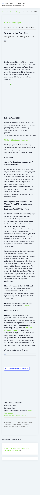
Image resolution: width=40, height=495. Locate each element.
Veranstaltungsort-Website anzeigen (15, 415)
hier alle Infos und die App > (18, 329)
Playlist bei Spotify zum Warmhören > (17, 140)
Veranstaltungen (16, 12)
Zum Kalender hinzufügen (17, 368)
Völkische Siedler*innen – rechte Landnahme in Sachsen (10, 424)
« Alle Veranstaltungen (12, 22)
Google (26, 305)
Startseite (5, 12)
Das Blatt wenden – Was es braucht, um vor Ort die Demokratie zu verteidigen (25, 424)
